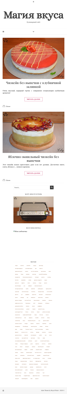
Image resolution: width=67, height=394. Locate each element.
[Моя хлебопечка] (33, 243)
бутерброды (25, 326)
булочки (16, 280)
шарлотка (34, 294)
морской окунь (46, 355)
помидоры (40, 303)
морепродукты (25, 378)
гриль (43, 358)
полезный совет (30, 355)
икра (16, 329)
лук (27, 297)
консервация (33, 335)
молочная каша (25, 291)
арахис (45, 282)
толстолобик (49, 291)
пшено (33, 306)
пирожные (31, 372)
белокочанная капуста (27, 277)
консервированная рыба (20, 340)
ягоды (40, 282)
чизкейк (36, 317)
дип (36, 268)
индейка (38, 355)
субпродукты (40, 288)
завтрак (33, 346)
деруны (36, 378)
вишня (22, 352)
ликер (16, 343)
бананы (32, 369)
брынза (38, 323)
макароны (33, 297)
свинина (50, 300)
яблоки (46, 326)
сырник (26, 271)
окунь (16, 355)
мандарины (17, 326)
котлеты (43, 343)
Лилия (8, 106)
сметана (46, 361)
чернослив (40, 297)
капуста (41, 268)
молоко (42, 317)
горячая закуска (46, 375)
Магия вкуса (33, 14)
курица (16, 274)
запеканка (22, 355)
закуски (32, 323)
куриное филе (46, 320)
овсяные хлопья (18, 323)
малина (22, 265)
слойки (31, 349)
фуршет (16, 332)
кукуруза (30, 317)
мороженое (17, 314)
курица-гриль (48, 288)
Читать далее (33, 99)
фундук (37, 332)
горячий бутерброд (43, 274)
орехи (16, 297)
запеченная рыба (44, 364)
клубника (44, 323)
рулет (36, 340)
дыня (32, 343)
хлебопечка (17, 320)
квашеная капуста (40, 369)
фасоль (16, 294)
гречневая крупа (28, 268)
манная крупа (36, 300)
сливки (29, 280)
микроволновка (24, 361)
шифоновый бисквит (27, 314)
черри (16, 265)
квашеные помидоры (33, 364)
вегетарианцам (18, 349)
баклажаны (28, 303)
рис (24, 285)
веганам (40, 294)
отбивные (47, 303)
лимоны (27, 306)
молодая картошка (19, 288)
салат (50, 323)
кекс (25, 317)
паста (50, 335)
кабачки (49, 343)
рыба (26, 369)
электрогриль (48, 294)
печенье (50, 332)
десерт (28, 309)
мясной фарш (18, 285)
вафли (26, 349)
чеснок (47, 314)
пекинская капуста (38, 285)
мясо (25, 372)
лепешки (37, 277)
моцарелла (17, 277)
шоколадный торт (19, 311)
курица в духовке (47, 352)
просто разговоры (39, 329)
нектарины (24, 364)
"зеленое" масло (28, 329)
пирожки (26, 335)
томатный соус (18, 372)
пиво (31, 378)
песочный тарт (28, 300)
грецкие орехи (39, 349)
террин (33, 309)
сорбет (40, 335)
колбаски (30, 340)
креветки (33, 288)
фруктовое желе (36, 375)
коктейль (28, 265)
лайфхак (30, 285)
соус (39, 320)
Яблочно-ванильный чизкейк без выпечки (33, 158)
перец (48, 317)
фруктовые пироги (26, 358)
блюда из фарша (24, 343)
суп (21, 294)
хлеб (34, 303)
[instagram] (33, 1)
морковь (44, 300)
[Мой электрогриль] (33, 209)
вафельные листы (19, 303)
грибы (27, 288)
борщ (22, 274)
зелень (31, 332)
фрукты (23, 282)
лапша (47, 329)
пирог (50, 271)
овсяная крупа (29, 352)
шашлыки (17, 291)
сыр (45, 335)
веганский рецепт (19, 369)
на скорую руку (36, 358)
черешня (17, 378)
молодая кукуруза (19, 268)
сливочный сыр (18, 317)
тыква (35, 314)
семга (28, 282)
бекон (21, 346)
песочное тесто (38, 352)
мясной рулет (41, 346)
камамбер (23, 280)
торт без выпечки (34, 271)
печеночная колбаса (19, 309)
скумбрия (27, 294)
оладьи (26, 323)
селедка (49, 358)
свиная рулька (34, 326)
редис (45, 280)
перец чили (17, 358)
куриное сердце (18, 300)
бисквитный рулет (32, 320)
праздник (17, 364)
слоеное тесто (24, 332)
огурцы (34, 265)
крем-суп (17, 282)
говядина (47, 349)
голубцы (49, 277)
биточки (41, 314)
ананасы (44, 332)
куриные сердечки (38, 280)
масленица (43, 271)
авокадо (22, 297)
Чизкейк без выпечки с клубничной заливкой (33, 85)
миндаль (27, 346)
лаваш (41, 326)
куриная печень (18, 335)
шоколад (34, 274)
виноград (41, 265)
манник (46, 297)
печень (32, 311)
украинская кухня (18, 271)
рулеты (42, 277)
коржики (27, 274)
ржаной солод (41, 309)
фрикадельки (38, 361)
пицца (16, 361)
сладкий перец (27, 375)
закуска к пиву (18, 375)
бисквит (48, 346)
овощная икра (41, 291)
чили (16, 346)
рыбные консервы (46, 311)
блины (26, 311)
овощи (16, 352)
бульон (31, 361)
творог (38, 311)
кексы (24, 320)
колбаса (38, 372)
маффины (40, 306)
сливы (21, 329)
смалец (34, 282)
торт (43, 372)
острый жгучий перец (44, 340)
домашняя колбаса (19, 306)
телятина (33, 291)
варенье (37, 343)
